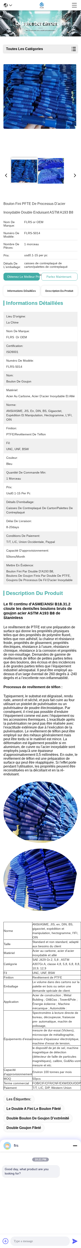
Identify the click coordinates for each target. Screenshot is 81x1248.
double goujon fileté (23, 1128)
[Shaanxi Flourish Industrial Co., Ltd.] (41, 5)
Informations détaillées (21, 290)
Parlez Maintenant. (59, 276)
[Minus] (75, 1145)
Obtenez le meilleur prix (24, 276)
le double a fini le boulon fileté (33, 1109)
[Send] (74, 1241)
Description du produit (59, 290)
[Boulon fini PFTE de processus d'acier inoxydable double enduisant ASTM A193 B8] (39, 109)
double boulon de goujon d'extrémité (37, 1118)
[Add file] (6, 1241)
